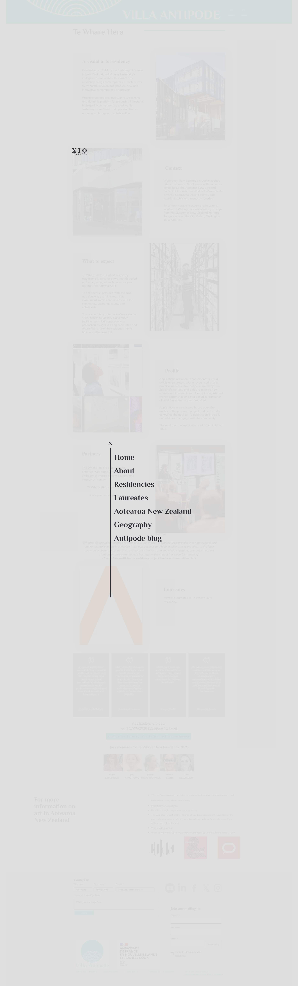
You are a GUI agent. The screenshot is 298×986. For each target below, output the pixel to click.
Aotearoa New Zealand (153, 511)
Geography (133, 525)
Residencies (134, 484)
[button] (110, 443)
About (124, 471)
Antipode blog (138, 538)
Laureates (131, 498)
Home (124, 457)
